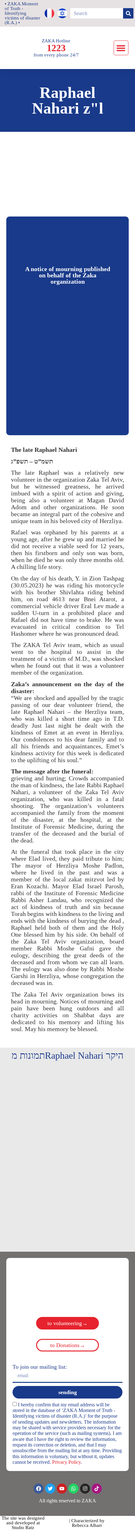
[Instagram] (85, 1489)
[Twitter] (50, 1489)
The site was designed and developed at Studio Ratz (23, 1523)
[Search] (128, 13)
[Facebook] (39, 1489)
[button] (121, 47)
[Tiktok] (97, 1489)
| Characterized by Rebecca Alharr (87, 1523)
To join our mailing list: (40, 1367)
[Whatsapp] (73, 1489)
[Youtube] (62, 1489)
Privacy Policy (66, 1462)
